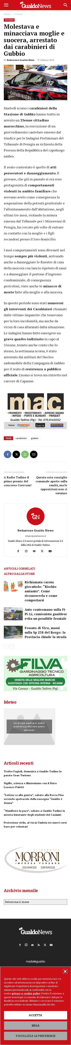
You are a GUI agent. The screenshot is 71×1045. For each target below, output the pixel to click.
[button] (65, 971)
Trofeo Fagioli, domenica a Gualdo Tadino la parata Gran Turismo (33, 773)
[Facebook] (7, 454)
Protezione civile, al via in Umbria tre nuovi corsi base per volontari (35, 824)
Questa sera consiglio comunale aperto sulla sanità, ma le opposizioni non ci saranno (51, 485)
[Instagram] (27, 551)
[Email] (33, 454)
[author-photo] (36, 525)
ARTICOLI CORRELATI (19, 568)
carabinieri (21, 438)
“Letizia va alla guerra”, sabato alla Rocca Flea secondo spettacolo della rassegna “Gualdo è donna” (34, 799)
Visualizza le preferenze (35, 1036)
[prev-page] (6, 646)
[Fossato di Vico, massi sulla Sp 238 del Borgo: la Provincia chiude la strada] (13, 632)
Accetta (35, 1015)
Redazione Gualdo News (20, 60)
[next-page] (12, 646)
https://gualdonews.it (35, 536)
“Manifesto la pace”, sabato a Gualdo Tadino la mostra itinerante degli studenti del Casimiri (34, 812)
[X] (16, 454)
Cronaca (18, 14)
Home (7, 14)
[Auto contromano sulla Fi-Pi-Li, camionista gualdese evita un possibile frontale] (13, 613)
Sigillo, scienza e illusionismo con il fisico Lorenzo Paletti (30, 785)
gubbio (34, 438)
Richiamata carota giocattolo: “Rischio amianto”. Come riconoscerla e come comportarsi (41, 591)
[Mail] (35, 551)
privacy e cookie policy (26, 993)
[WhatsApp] (25, 454)
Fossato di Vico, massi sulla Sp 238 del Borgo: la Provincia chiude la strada (45, 632)
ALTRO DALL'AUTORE (19, 574)
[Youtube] (51, 551)
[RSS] (39, 944)
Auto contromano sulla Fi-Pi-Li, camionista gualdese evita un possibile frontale (46, 614)
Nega (36, 1025)
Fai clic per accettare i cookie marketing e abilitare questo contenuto (29, 726)
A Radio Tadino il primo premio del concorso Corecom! (18, 481)
